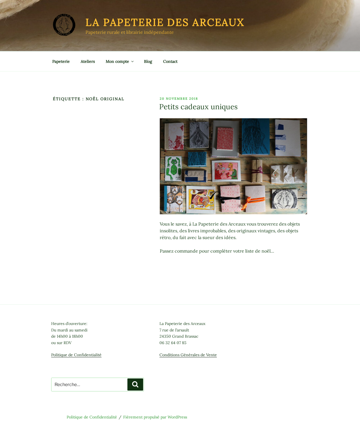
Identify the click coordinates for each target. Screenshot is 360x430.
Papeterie (61, 61)
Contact (170, 61)
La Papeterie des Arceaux (165, 22)
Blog (148, 61)
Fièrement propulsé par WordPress (155, 417)
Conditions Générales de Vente (188, 354)
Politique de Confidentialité (76, 354)
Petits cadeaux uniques (198, 106)
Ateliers (88, 61)
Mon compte (117, 61)
